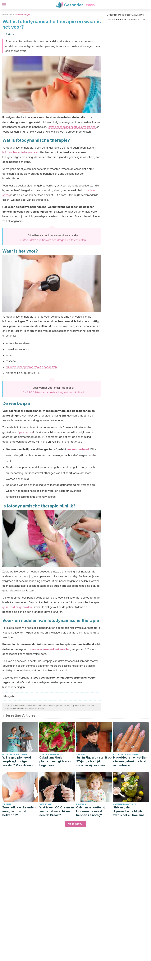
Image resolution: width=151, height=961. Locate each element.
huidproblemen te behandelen (20, 152)
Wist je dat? (45, 804)
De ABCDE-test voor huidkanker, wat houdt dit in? (53, 392)
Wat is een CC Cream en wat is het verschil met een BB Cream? (56, 811)
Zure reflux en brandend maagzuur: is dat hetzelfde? (19, 811)
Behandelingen (23, 14)
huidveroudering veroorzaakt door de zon (31, 367)
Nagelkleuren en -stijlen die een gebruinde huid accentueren (130, 761)
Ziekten (80, 754)
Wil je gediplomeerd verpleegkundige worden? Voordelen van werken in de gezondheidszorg (19, 761)
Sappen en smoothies (124, 804)
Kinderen (81, 804)
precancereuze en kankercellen (49, 649)
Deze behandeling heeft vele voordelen (72, 126)
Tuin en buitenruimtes (51, 754)
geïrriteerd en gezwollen (17, 607)
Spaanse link (25, 432)
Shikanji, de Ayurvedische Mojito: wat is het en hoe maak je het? (129, 811)
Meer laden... (75, 823)
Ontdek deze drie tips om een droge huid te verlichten (53, 240)
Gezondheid (8, 14)
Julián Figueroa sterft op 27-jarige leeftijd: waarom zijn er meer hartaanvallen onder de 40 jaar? (94, 761)
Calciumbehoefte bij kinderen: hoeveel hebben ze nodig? (90, 811)
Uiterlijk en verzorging (15, 754)
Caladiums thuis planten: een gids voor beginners (55, 761)
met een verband (78, 449)
